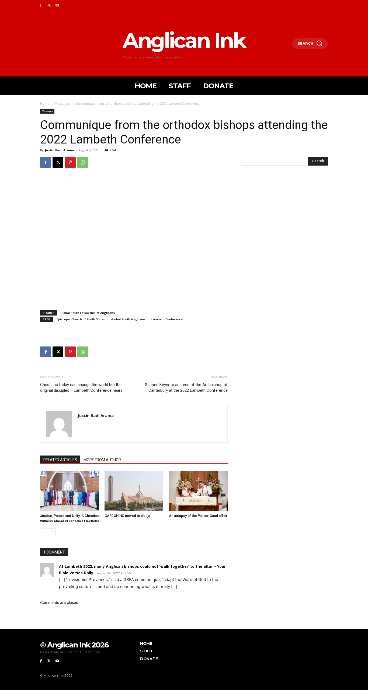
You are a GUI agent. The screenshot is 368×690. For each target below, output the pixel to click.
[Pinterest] (70, 162)
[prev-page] (43, 531)
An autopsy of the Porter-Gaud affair (198, 516)
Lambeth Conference (167, 319)
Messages (62, 103)
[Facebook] (41, 5)
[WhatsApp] (82, 162)
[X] (49, 5)
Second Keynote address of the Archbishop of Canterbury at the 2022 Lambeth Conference (186, 387)
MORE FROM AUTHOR (102, 460)
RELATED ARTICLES (60, 460)
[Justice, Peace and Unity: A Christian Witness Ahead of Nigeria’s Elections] (69, 491)
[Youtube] (57, 5)
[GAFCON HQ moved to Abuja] (134, 491)
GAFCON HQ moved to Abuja (127, 516)
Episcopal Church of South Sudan (81, 319)
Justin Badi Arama (59, 150)
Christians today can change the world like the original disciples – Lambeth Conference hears (81, 387)
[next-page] (52, 531)
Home (45, 103)
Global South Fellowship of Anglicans (87, 313)
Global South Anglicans (128, 319)
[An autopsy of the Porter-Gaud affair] (198, 491)
